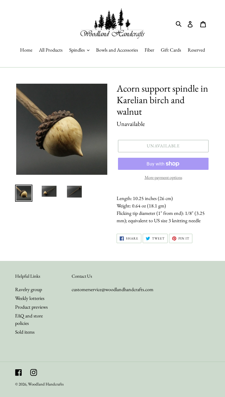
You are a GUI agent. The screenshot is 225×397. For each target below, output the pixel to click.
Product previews (31, 307)
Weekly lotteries (29, 298)
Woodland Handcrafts (46, 384)
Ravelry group (28, 289)
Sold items (25, 332)
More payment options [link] (163, 177)
